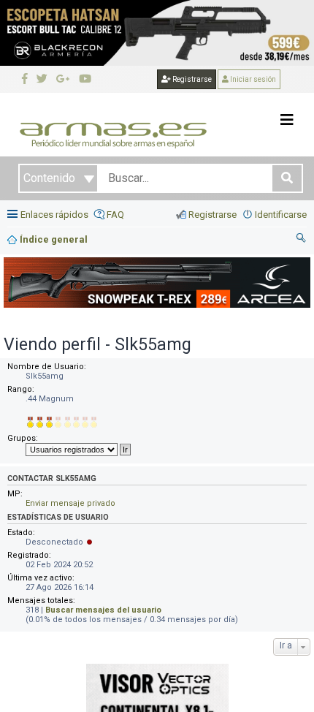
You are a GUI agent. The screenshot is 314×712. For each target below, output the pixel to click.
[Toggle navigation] (287, 120)
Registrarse (191, 79)
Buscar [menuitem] (301, 240)
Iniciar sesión (252, 79)
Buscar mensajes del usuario (103, 610)
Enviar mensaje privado (70, 503)
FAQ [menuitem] (115, 214)
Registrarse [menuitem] (212, 214)
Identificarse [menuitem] (281, 214)
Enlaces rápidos (54, 214)
